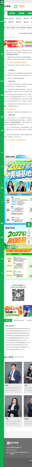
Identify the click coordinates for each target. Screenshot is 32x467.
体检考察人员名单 (19, 320)
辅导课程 (21, 13)
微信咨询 (29, 238)
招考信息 (12, 13)
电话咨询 (29, 232)
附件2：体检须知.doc (11, 109)
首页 (8, 27)
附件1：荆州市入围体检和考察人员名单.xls (16, 62)
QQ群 (28, 243)
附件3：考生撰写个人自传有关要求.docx (16, 139)
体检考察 (22, 27)
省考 (18, 27)
